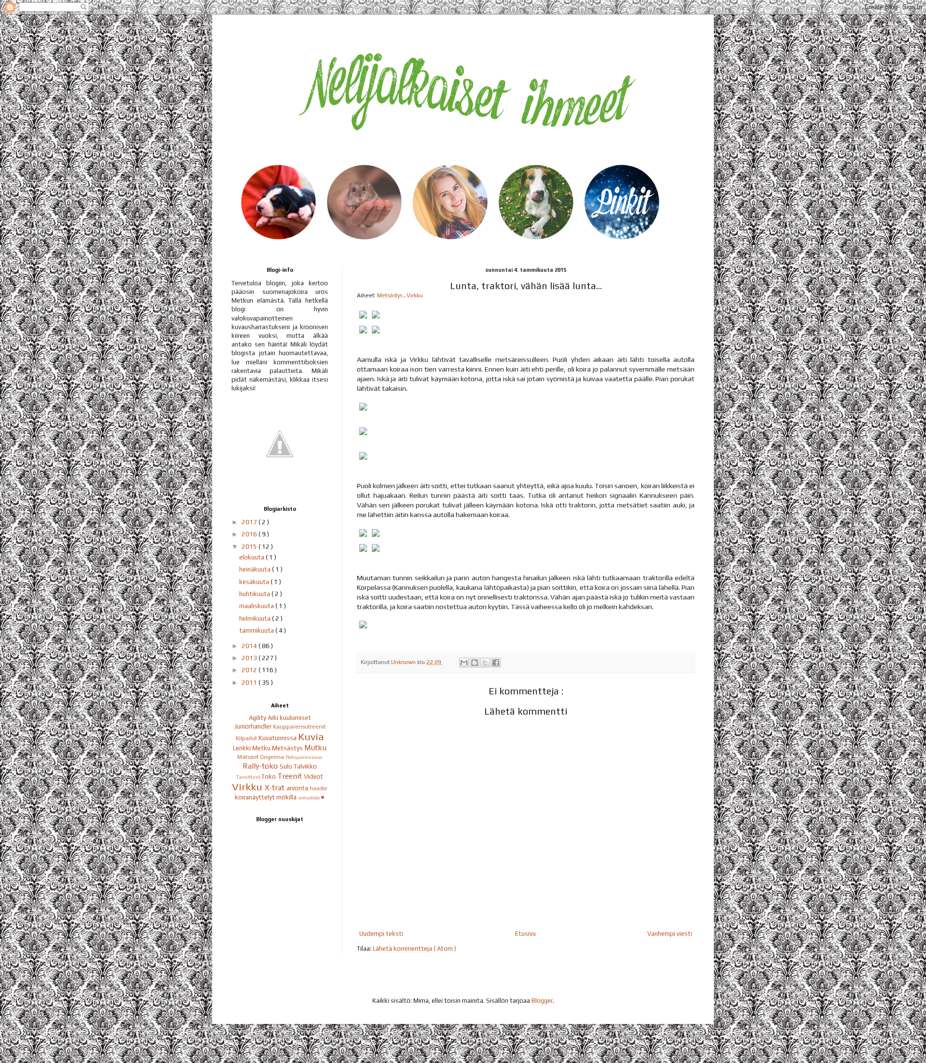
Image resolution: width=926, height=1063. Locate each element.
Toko (269, 776)
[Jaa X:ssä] (485, 662)
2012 (250, 670)
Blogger (542, 1000)
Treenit (290, 775)
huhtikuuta (255, 594)
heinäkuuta (255, 569)
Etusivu (525, 933)
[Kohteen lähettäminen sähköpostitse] (464, 662)
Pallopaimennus (304, 757)
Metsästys (390, 295)
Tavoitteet (248, 777)
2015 (250, 546)
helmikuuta (255, 618)
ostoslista (309, 797)
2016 (250, 534)
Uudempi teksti (381, 933)
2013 (250, 658)
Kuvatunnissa (278, 738)
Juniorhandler (253, 726)
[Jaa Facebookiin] (496, 662)
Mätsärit (248, 757)
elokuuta (252, 557)
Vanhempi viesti (669, 933)
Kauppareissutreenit (299, 726)
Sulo (287, 766)
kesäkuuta (255, 581)
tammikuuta (257, 630)
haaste (318, 788)
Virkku (415, 295)
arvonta (298, 788)
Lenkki (242, 748)
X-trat (275, 787)
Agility (258, 717)
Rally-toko (261, 765)
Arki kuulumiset (289, 717)
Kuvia (311, 737)
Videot (313, 776)
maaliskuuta (257, 606)
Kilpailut (247, 738)
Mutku (315, 747)
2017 (250, 522)
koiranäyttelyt (255, 797)
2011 (250, 682)
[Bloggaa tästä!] (474, 662)
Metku (262, 748)
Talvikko (305, 766)
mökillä (287, 797)
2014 (250, 646)
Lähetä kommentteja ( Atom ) (414, 948)
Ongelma (273, 757)
